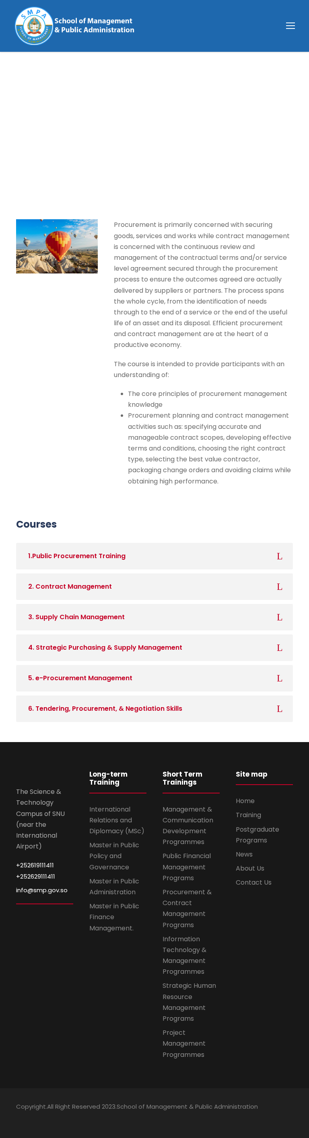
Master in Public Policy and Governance (114, 855)
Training (248, 815)
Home (245, 801)
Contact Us (254, 882)
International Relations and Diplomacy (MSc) (116, 820)
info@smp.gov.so (42, 890)
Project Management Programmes (184, 1043)
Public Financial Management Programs (187, 866)
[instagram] (290, 1117)
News (244, 854)
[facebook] (248, 1117)
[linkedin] (262, 1117)
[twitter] (276, 1117)
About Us (250, 868)
